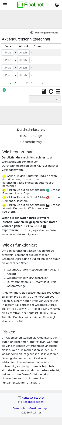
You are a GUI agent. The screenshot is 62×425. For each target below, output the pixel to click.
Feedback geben (33, 402)
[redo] (51, 91)
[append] (4, 90)
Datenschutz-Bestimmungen (31, 408)
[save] (44, 91)
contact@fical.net (33, 397)
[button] (5, 5)
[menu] (58, 91)
